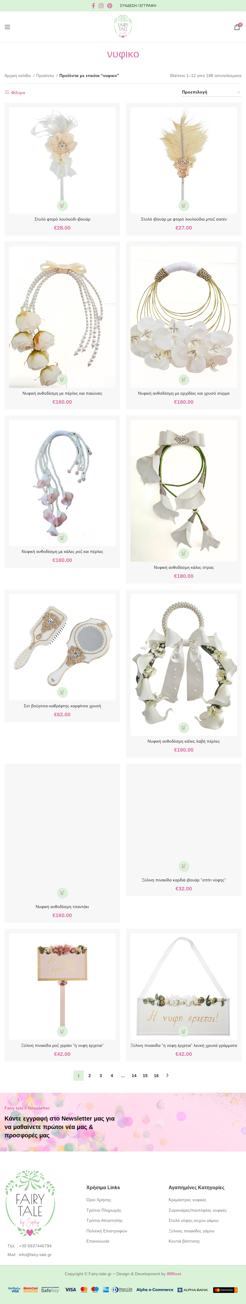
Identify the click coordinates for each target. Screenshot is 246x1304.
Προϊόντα (45, 75)
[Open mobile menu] (8, 27)
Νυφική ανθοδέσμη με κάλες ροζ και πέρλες (62, 551)
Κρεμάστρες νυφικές (187, 1199)
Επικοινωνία (97, 1241)
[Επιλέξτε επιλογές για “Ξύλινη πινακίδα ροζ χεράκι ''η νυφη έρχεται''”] (62, 1031)
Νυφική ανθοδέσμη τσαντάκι (62, 906)
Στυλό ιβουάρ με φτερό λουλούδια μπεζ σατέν (184, 219)
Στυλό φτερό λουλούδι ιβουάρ (62, 219)
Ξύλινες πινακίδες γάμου (191, 1230)
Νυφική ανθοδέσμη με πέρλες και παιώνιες (62, 393)
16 (156, 1075)
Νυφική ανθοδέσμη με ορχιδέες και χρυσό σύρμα (184, 393)
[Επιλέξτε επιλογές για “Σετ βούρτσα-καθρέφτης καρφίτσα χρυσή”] (62, 692)
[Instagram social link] (101, 5)
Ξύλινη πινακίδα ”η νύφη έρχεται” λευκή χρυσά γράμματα (183, 1045)
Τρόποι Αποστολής (104, 1220)
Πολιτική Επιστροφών (106, 1230)
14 (134, 1075)
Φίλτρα (18, 92)
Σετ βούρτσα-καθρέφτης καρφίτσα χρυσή (62, 705)
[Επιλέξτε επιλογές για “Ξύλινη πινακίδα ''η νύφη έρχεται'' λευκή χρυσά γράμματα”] (183, 1031)
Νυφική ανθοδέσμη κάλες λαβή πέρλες (184, 741)
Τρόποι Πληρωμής (104, 1210)
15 (145, 1075)
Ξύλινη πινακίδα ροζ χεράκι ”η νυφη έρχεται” (62, 1045)
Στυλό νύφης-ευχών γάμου (194, 1220)
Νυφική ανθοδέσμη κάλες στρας (184, 567)
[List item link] (40, 1246)
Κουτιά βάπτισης (184, 1241)
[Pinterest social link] (109, 5)
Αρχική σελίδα (18, 75)
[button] (62, 205)
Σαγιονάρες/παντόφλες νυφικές (198, 1210)
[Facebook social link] (93, 5)
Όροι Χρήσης (98, 1199)
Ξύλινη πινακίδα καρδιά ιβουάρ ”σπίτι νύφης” (184, 880)
